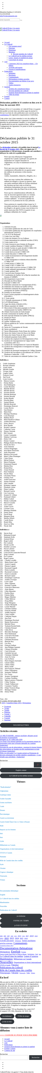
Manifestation (4, 902)
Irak (1, 833)
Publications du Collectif (8, 910)
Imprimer (7, 720)
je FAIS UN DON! (21, 925)
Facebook (7, 706)
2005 (5, 936)
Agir (5, 1043)
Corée (2, 806)
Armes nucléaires (6, 802)
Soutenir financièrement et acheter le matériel (19, 1047)
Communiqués (20, 943)
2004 (1, 936)
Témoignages (5, 973)
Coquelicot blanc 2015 (14, 703)
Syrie (2, 864)
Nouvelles (3, 906)
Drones (2, 810)
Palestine (3, 857)
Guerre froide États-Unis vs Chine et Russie (15, 822)
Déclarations (26, 703)
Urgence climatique (6, 872)
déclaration (6, 147)
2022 (6, 938)
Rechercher (4, 760)
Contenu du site (9, 1050)
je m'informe (21, 916)
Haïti (1, 826)
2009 (12, 936)
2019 (32, 936)
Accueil (7, 1039)
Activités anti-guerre (7, 941)
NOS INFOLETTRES (21, 725)
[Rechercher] (37, 764)
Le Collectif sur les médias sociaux (21, 776)
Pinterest (7, 712)
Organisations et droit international (11, 849)
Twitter (6, 708)
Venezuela (3, 876)
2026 (26, 938)
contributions (4, 115)
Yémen (2, 880)
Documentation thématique (9, 891)
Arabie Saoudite (5, 799)
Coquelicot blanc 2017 (6, 945)
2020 (36, 936)
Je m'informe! (7, 1016)
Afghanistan (4, 791)
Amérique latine (5, 795)
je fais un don (7, 1022)
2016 (23, 936)
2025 (21, 938)
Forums (23, 952)
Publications (8, 1045)
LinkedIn (7, 716)
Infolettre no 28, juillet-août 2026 (11, 739)
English (2, 895)
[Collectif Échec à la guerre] (10, 29)
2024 (17, 938)
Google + (7, 714)
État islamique (5, 814)
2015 (3, 703)
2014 (15, 936)
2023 (12, 938)
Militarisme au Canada (7, 845)
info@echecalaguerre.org (8, 16)
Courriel (7, 718)
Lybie (2, 841)
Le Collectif (8, 1041)
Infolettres (31, 954)
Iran (1, 837)
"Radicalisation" (5, 787)
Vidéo (28, 973)
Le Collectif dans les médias (9, 898)
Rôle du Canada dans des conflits (11, 860)
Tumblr (6, 710)
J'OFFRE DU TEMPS (21, 921)
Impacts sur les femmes (8, 830)
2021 (1, 938)
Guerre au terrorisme (7, 818)
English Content (9, 1048)
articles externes (6, 943)
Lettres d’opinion (31, 956)
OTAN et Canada (6, 853)
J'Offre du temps (23, 1016)
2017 (27, 936)
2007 (8, 936)
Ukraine (2, 868)
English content (21, 770)
